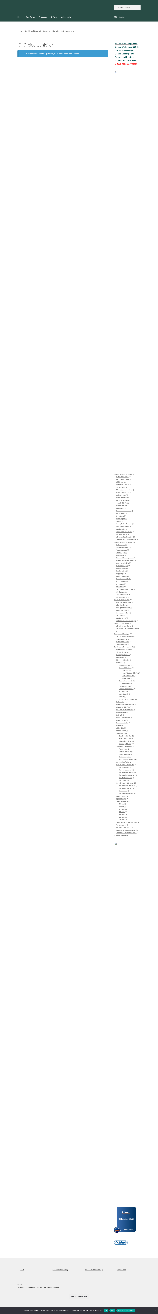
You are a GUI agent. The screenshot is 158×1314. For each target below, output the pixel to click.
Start (21, 31)
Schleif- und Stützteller (51, 31)
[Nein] (155, 1310)
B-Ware (54, 17)
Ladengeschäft (66, 17)
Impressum (121, 1270)
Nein (112, 1310)
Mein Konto (30, 17)
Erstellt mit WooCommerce (48, 1287)
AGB (22, 1270)
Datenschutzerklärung (94, 1270)
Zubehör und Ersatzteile (33, 31)
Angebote (43, 17)
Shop (19, 17)
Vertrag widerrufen (79, 1296)
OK (106, 1310)
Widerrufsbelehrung (60, 1270)
